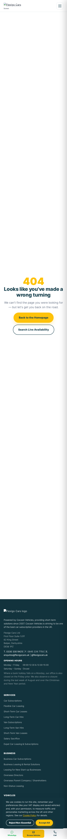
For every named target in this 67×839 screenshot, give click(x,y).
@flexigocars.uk (39, 655)
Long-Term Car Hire (14, 717)
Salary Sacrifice (12, 738)
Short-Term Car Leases (15, 711)
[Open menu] (59, 6)
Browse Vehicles (33, 835)
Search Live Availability (33, 329)
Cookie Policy (29, 815)
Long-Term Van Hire (14, 728)
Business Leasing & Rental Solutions (22, 764)
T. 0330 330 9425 (13, 651)
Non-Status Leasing (14, 786)
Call (55, 835)
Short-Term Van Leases (15, 733)
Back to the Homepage (33, 317)
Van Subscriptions (13, 722)
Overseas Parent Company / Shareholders (25, 780)
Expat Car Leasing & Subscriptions (21, 744)
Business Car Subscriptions (17, 759)
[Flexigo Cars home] (15, 6)
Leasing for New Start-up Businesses (22, 769)
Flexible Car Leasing (14, 706)
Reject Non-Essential (20, 822)
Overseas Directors (13, 775)
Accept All (44, 822)
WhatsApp (12, 835)
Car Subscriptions (13, 700)
